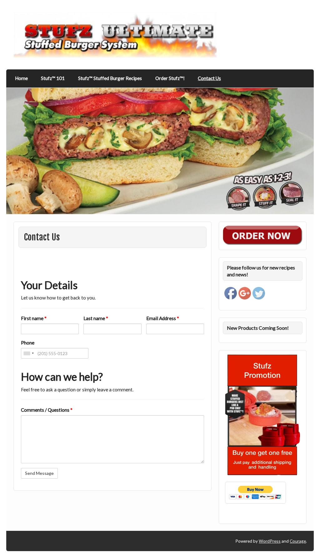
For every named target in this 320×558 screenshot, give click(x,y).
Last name (95, 318)
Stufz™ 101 (53, 78)
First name (34, 318)
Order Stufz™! (170, 78)
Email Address (162, 318)
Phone (27, 342)
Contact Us (209, 78)
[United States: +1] (28, 353)
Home (21, 78)
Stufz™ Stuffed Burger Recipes (110, 78)
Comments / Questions (46, 410)
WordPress (270, 541)
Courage (298, 541)
